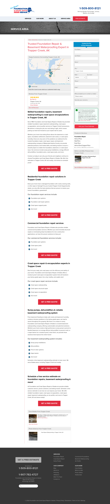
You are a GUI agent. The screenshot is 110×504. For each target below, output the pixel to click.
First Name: (78, 49)
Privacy (88, 120)
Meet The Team (58, 477)
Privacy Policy (60, 500)
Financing (56, 472)
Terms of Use (83, 120)
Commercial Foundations (82, 456)
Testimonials (78, 475)
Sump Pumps (57, 461)
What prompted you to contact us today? (85, 93)
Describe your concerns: (81, 100)
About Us (56, 470)
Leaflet (48, 83)
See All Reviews (33, 108)
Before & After (79, 470)
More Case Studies (33, 424)
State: (76, 74)
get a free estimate (28, 460)
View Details (77, 162)
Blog (55, 468)
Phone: (77, 81)
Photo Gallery (79, 472)
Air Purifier (78, 461)
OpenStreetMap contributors (64, 83)
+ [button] (68, 78)
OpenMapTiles (54, 83)
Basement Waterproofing (82, 459)
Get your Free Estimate (86, 126)
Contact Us (57, 479)
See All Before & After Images (83, 167)
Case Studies (78, 468)
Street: (77, 62)
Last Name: (78, 56)
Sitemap (83, 500)
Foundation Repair (59, 456)
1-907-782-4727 (28, 474)
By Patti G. (33, 99)
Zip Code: (90, 74)
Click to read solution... (43, 417)
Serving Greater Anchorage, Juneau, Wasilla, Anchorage (88, 12)
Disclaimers (68, 500)
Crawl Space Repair (59, 459)
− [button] (68, 81)
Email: (76, 87)
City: (76, 68)
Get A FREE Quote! (49, 169)
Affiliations (56, 475)
